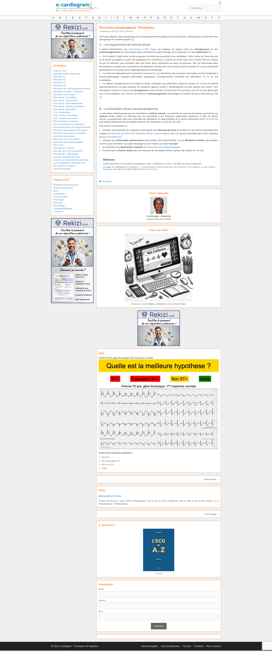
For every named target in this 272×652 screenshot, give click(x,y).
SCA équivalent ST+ (111, 461)
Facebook (198, 646)
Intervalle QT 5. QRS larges (65, 154)
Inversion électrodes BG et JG (66, 157)
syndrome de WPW (121, 133)
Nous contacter (213, 646)
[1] (133, 39)
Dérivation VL (59, 82)
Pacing (199, 150)
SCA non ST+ (108, 464)
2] (210, 52)
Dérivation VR (59, 85)
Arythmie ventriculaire (63, 187)
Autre (104, 468)
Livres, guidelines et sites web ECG (69, 163)
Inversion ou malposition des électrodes (71, 160)
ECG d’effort (112, 136)
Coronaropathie (60, 196)
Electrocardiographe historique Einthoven (72, 127)
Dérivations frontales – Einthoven (68, 91)
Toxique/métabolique (62, 208)
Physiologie (58, 199)
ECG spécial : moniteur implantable (69, 106)
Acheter (158, 573)
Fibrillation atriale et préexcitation (152, 133)
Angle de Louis (60, 70)
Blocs (55, 190)
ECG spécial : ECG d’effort (64, 97)
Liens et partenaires (170, 646)
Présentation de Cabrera (64, 166)
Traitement (58, 211)
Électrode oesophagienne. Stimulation (70, 130)
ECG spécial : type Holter (64, 109)
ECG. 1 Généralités (61, 112)
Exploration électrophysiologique (163, 147)
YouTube (187, 646)
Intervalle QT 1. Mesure (63, 148)
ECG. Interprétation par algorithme (68, 124)
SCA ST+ (106, 457)
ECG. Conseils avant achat (65, 118)
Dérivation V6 (59, 79)
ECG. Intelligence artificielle (65, 121)
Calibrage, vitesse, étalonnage (67, 73)
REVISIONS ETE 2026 (110, 496)
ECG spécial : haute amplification (68, 103)
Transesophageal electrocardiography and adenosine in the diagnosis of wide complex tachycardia (159, 168)
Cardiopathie (59, 193)
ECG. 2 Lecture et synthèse (65, 115)
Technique (106, 181)
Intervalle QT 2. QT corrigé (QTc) (68, 151)
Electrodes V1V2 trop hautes (66, 139)
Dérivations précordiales (64, 94)
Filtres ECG (58, 145)
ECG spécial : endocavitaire (65, 100)
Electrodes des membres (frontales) (69, 133)
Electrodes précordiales (64, 136)
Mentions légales (149, 646)
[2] (100, 97)
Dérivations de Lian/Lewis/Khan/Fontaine (71, 88)
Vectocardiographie (62, 168)
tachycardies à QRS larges (143, 49)
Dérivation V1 (59, 76)
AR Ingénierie (91, 646)
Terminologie (59, 205)
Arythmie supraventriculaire (65, 184)
